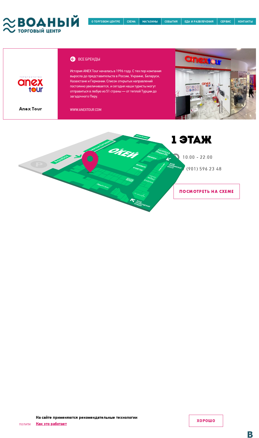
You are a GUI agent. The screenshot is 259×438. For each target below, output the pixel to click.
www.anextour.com (85, 110)
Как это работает (51, 423)
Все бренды (89, 59)
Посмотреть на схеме (206, 191)
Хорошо (206, 420)
